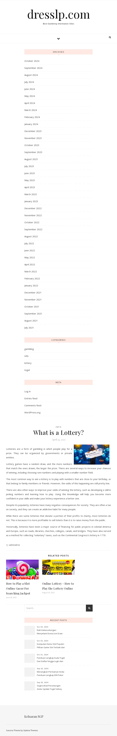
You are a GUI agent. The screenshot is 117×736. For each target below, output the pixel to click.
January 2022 (31, 285)
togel (27, 370)
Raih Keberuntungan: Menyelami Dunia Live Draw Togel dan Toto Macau (49, 632)
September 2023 (33, 152)
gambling (29, 348)
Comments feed (32, 405)
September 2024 (33, 67)
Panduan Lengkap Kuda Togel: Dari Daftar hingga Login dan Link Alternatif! (51, 660)
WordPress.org (32, 412)
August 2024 (31, 74)
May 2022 (29, 257)
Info (26, 355)
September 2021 (33, 313)
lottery (28, 362)
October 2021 (31, 306)
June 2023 (29, 173)
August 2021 (31, 320)
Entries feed (30, 398)
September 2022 (33, 229)
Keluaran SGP (33, 716)
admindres (14, 544)
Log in (27, 391)
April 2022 (29, 264)
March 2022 (30, 271)
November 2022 (33, 215)
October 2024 (31, 60)
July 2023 (29, 166)
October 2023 (31, 145)
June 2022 (29, 250)
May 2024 (29, 95)
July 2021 (29, 327)
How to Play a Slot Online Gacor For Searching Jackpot (18, 588)
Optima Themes (30, 730)
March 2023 (30, 194)
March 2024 (30, 110)
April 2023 (29, 187)
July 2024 (29, 81)
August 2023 (31, 159)
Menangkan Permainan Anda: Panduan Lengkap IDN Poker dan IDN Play (50, 673)
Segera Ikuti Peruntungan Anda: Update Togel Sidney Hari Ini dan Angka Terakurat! (50, 687)
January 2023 (31, 201)
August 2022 (31, 236)
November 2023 (33, 138)
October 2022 (31, 222)
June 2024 (29, 88)
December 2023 (33, 131)
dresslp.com (58, 14)
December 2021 (33, 292)
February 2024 (32, 117)
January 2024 (31, 124)
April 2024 (29, 103)
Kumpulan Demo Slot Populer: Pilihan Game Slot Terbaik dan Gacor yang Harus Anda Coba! (51, 646)
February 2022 (32, 278)
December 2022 (33, 208)
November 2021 (33, 299)
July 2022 (29, 243)
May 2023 (29, 180)
